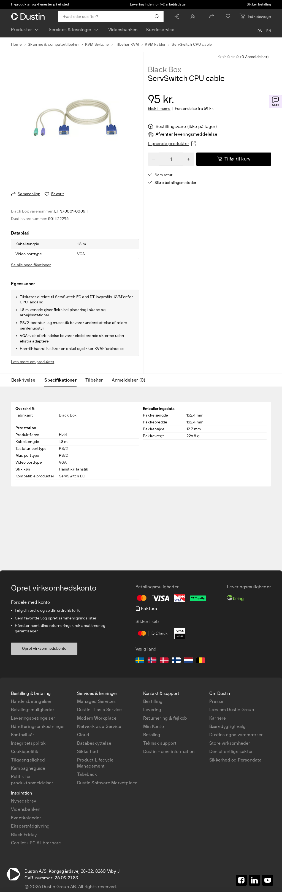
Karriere (217, 718)
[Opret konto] (194, 16)
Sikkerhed (87, 751)
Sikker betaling (259, 4)
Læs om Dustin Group (231, 709)
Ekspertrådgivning (30, 826)
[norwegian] (152, 661)
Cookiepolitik (25, 751)
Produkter (21, 29)
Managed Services (96, 701)
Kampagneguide (28, 768)
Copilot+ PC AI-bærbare (36, 842)
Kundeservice (160, 29)
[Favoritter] (228, 16)
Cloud (83, 734)
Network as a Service (99, 726)
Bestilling (152, 701)
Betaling (152, 734)
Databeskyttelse (94, 743)
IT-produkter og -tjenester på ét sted (40, 4)
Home (16, 44)
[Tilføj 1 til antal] (188, 159)
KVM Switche (97, 44)
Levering (152, 709)
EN (268, 30)
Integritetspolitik (28, 743)
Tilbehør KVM (127, 44)
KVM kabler (155, 44)
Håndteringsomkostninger (38, 726)
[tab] (25, 380)
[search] (156, 16)
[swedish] (139, 661)
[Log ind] (178, 16)
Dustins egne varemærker (236, 734)
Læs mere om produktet (32, 362)
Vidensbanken (122, 29)
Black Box (164, 69)
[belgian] (200, 661)
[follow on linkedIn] (254, 880)
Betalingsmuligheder (32, 709)
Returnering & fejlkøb (165, 718)
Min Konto (153, 726)
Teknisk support (160, 743)
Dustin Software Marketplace (107, 782)
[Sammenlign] (211, 16)
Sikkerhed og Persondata (235, 760)
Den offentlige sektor (231, 751)
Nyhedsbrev (23, 801)
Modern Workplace (96, 718)
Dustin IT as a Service (99, 709)
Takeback (87, 774)
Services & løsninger (70, 29)
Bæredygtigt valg (227, 726)
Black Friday (24, 834)
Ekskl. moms (159, 109)
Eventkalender (26, 817)
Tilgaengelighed (28, 760)
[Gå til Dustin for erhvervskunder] (29, 16)
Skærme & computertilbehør (53, 44)
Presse (216, 701)
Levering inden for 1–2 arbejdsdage (158, 4)
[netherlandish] (188, 661)
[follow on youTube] (267, 880)
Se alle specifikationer (31, 265)
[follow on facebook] (241, 880)
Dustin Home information (169, 751)
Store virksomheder (229, 743)
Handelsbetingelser (31, 701)
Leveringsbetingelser (33, 718)
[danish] (164, 661)
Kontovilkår (22, 734)
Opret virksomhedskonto (44, 648)
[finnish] (176, 661)
